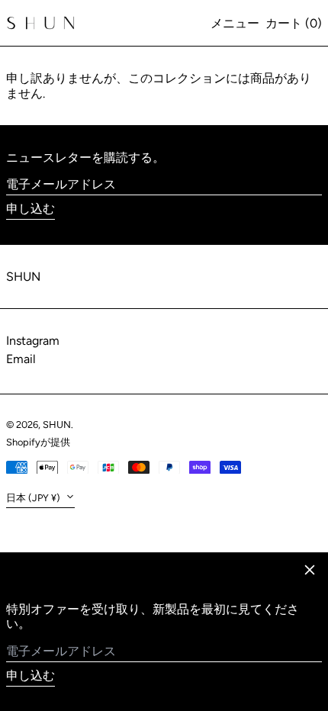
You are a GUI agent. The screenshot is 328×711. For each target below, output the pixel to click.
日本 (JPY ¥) (34, 497)
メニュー (235, 23)
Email (21, 359)
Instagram (32, 340)
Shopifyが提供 (38, 442)
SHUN (23, 276)
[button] (293, 23)
